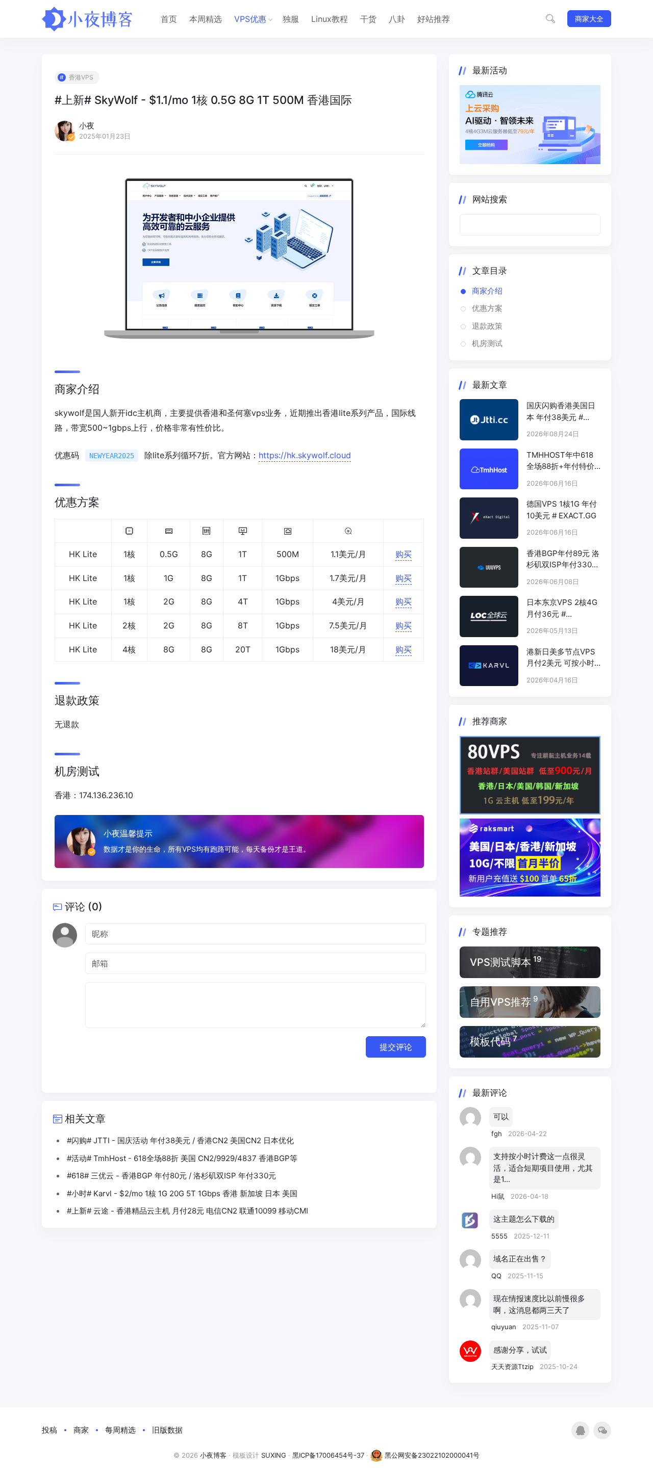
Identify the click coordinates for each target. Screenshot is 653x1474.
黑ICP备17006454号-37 (328, 1455)
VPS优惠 (250, 19)
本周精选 (205, 19)
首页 (169, 19)
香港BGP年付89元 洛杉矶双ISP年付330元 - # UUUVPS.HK (562, 559)
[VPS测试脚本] (530, 962)
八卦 (397, 19)
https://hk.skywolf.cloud (305, 455)
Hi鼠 (499, 1196)
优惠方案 (487, 308)
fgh (497, 1133)
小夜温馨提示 (128, 833)
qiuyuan (504, 1327)
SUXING (273, 1455)
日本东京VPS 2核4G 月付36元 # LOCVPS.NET (561, 608)
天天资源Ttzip (513, 1366)
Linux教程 (329, 19)
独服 (291, 19)
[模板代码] (530, 1042)
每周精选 (120, 1430)
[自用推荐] (530, 1002)
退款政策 (487, 326)
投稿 (49, 1430)
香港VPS (81, 77)
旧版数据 (167, 1430)
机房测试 (487, 343)
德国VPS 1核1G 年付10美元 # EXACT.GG (561, 509)
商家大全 (589, 18)
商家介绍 (487, 291)
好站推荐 (433, 19)
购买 (403, 554)
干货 (368, 19)
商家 (81, 1430)
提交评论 (396, 1047)
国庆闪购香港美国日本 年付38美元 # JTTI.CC (560, 412)
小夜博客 (213, 1455)
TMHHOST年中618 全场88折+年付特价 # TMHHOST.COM (560, 461)
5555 (500, 1236)
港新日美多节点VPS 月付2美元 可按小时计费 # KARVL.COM (560, 658)
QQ (497, 1276)
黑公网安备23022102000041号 (431, 1455)
